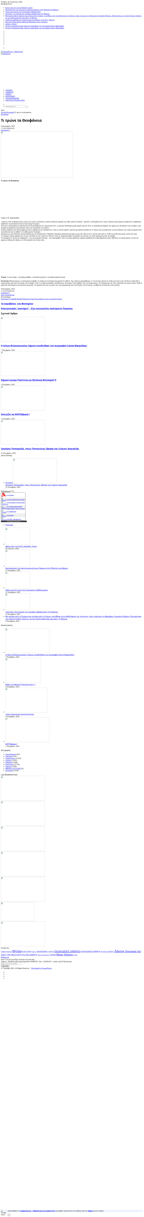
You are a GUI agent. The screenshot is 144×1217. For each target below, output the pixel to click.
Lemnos (3, 951)
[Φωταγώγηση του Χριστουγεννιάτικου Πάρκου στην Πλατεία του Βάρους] (17, 566)
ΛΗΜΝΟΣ (9, 92)
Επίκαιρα (8, 762)
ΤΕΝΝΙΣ (53, 955)
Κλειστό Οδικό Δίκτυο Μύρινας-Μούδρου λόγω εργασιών (26, 22)
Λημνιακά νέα (133, 951)
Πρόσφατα (9, 525)
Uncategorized (10, 754)
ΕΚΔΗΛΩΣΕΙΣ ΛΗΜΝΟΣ (67, 951)
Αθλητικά (8, 756)
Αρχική (3, 112)
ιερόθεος (75, 955)
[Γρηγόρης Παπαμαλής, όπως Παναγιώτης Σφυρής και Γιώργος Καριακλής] (23, 444)
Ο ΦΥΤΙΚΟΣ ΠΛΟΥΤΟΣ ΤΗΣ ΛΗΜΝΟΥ (21, 955)
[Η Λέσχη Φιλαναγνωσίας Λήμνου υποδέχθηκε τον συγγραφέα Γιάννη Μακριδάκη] (23, 341)
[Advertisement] (72, 71)
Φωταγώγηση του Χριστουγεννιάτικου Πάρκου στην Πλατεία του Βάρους (31, 10)
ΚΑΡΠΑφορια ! (11, 744)
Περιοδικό (10, 112)
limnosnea (9, 951)
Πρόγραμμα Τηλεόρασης (13, 521)
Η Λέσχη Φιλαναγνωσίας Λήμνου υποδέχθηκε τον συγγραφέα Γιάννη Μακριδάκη (34, 26)
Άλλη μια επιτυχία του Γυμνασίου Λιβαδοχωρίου (23, 12)
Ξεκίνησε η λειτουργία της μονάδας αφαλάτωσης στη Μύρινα (27, 14)
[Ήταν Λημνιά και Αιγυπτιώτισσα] (26, 712)
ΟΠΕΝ (3, 955)
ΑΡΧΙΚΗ (8, 90)
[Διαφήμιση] (5, 54)
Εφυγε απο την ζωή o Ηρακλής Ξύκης (19, 8)
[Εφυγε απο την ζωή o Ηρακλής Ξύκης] (17, 544)
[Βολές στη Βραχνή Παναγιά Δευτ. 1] (23, 682)
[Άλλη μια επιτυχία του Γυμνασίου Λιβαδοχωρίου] (17, 588)
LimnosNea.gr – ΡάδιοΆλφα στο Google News (37, 1211)
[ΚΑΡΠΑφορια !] (27, 742)
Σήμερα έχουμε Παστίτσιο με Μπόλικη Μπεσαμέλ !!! (28, 380)
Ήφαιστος (33, 951)
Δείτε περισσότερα (7, 295)
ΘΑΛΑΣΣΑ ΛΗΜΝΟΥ (107, 951)
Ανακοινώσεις (10, 758)
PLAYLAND (26, 951)
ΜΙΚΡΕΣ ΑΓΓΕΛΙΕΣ (13, 768)
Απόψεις (8, 760)
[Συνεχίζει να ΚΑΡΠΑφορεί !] (23, 410)
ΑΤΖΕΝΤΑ (51, 951)
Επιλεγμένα (9, 764)
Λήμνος (8, 766)
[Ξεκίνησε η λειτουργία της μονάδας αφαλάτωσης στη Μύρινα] (17, 610)
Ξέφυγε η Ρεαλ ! (11, 24)
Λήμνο (90, 1211)
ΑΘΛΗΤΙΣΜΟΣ (42, 951)
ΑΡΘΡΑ (8, 94)
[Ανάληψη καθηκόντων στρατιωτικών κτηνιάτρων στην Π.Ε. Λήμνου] (23, 901)
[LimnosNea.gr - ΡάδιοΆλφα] (12, 52)
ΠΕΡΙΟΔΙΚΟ (10, 96)
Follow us (5, 957)
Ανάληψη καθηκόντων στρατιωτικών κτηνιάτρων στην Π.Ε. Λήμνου (29, 20)
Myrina (16, 951)
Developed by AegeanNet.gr (41, 968)
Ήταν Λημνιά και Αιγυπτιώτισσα (19, 714)
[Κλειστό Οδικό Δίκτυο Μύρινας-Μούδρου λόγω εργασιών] (18, 920)
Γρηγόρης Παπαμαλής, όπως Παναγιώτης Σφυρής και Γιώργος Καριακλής (40, 448)
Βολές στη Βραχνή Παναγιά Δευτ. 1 (20, 684)
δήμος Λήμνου (64, 954)
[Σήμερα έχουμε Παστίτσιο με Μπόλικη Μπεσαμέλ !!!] (23, 375)
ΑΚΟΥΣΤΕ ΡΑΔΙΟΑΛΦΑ (15, 100)
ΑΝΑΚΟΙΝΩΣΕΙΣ (12, 98)
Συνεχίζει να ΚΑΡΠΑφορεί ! (15, 414)
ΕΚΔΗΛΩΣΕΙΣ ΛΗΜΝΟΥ (90, 951)
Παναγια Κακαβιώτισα (43, 955)
